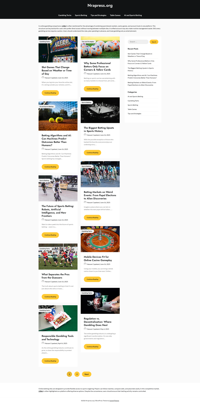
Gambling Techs (64, 15)
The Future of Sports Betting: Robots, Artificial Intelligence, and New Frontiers (58, 211)
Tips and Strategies (98, 15)
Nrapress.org (100, 5)
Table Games (115, 15)
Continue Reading (50, 93)
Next (87, 374)
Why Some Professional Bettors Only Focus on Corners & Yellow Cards (97, 66)
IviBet (64, 26)
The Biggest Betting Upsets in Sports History (99, 129)
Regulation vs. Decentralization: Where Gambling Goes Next (97, 322)
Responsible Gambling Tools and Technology (58, 337)
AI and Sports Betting (133, 15)
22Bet (41, 391)
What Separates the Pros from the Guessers (55, 276)
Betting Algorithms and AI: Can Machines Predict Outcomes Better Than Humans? (56, 140)
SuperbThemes (114, 400)
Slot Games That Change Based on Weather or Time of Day (57, 70)
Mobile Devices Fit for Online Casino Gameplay (98, 258)
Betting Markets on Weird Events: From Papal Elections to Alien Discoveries (100, 195)
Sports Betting (81, 15)
